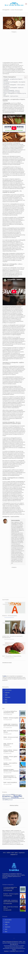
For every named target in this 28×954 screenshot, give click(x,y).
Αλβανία (3, 794)
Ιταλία (13, 794)
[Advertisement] (14, 47)
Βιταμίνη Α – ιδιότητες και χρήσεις (9, 615)
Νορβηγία (16, 794)
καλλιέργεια (8, 798)
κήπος (4, 798)
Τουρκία (20, 794)
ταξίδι (3, 799)
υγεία (6, 799)
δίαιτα (11, 796)
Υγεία (6, 699)
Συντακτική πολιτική (14, 948)
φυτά (12, 799)
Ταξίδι (6, 694)
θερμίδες (17, 796)
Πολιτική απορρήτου (8, 945)
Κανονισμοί (7, 947)
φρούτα (9, 799)
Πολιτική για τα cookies (18, 945)
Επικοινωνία (22, 948)
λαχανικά (20, 798)
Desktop (14, 949)
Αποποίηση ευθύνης (14, 947)
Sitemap (9, 943)
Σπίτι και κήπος (8, 690)
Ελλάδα (9, 794)
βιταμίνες (6, 796)
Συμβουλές (7, 692)
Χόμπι (6, 702)
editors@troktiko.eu (14, 944)
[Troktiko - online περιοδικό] (14, 4)
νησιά (23, 798)
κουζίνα (15, 798)
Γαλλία (6, 794)
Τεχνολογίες (7, 697)
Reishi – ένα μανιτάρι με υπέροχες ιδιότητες (11, 656)
